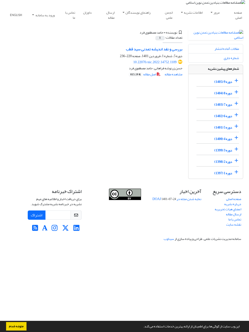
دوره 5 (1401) (223, 127)
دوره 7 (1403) (223, 104)
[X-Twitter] (65, 229)
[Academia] (45, 229)
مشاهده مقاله (173, 74)
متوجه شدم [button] (16, 326)
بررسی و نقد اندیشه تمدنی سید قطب (154, 49)
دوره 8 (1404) (223, 93)
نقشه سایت (233, 224)
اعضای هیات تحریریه (228, 209)
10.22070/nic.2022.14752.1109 (155, 62)
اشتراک (36, 215)
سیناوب (169, 239)
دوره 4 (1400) (223, 139)
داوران (87, 12)
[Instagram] (54, 229)
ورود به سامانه (45, 15)
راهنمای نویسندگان (138, 12)
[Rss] (35, 229)
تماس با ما (70, 15)
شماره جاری (231, 58)
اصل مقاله (143, 74)
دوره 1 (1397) (223, 173)
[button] (142, 327)
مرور (216, 12)
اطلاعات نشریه (193, 12)
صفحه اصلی (238, 15)
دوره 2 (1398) (223, 161)
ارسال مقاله (110, 15)
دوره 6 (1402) (223, 116)
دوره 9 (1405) (223, 82)
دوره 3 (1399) (223, 150)
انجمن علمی (169, 15)
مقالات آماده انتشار (226, 48)
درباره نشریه (232, 204)
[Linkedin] (76, 229)
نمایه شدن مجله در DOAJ (176, 199)
